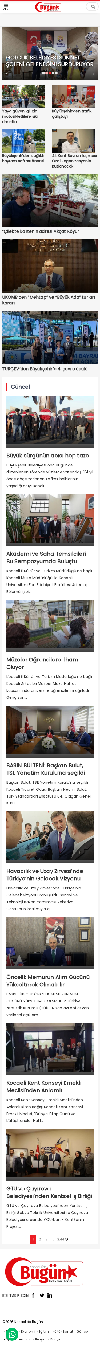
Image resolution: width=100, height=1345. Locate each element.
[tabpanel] (50, 44)
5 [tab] (56, 73)
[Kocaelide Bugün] (50, 12)
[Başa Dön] (90, 1335)
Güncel (83, 1331)
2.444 (60, 1239)
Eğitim (44, 1331)
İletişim (41, 1339)
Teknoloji (24, 1339)
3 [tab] (50, 73)
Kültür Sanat (63, 1331)
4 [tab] (53, 73)
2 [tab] (46, 73)
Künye (55, 1339)
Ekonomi (28, 1331)
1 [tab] (43, 73)
